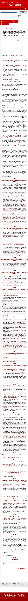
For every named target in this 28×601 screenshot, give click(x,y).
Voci (3, 21)
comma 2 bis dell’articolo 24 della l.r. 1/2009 (16, 330)
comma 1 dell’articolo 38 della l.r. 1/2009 (11, 457)
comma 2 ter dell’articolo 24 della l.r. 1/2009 (14, 338)
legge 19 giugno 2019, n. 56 (20, 124)
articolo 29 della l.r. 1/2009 (17, 368)
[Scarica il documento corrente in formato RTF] (21, 13)
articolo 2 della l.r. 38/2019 (23, 495)
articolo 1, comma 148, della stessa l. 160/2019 (16, 145)
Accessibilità (21, 596)
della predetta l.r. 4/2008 (16, 102)
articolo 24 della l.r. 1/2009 (23, 289)
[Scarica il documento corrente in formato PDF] (23, 13)
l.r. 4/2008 (23, 101)
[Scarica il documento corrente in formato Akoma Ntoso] (26, 13)
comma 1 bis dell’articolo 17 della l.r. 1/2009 (12, 262)
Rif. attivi (13, 21)
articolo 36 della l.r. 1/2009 (22, 394)
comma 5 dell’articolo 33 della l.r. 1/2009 (12, 385)
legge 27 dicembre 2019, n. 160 (11, 530)
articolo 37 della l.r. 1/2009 (18, 416)
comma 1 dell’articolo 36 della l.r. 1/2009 (16, 399)
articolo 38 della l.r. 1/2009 (19, 456)
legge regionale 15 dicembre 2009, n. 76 (11, 440)
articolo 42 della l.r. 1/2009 (21, 463)
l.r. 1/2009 (21, 85)
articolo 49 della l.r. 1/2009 (17, 472)
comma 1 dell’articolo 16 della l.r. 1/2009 (12, 244)
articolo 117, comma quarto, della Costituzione (14, 55)
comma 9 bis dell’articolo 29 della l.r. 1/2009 (12, 369)
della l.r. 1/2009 (17, 539)
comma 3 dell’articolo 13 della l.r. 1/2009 (12, 235)
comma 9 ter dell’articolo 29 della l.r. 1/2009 (12, 375)
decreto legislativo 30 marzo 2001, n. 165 (14, 60)
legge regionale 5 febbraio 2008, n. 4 (13, 74)
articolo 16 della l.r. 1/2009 (17, 243)
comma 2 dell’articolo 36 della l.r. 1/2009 (12, 406)
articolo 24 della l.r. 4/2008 (15, 502)
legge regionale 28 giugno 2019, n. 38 (12, 81)
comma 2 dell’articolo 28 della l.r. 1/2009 (12, 356)
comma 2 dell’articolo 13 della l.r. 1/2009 (15, 231)
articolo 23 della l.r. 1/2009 (9, 275)
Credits (21, 595)
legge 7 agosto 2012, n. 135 (10, 71)
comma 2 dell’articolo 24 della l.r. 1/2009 (12, 290)
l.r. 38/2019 (18, 141)
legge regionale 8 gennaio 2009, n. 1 (11, 78)
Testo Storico (5, 23)
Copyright (21, 594)
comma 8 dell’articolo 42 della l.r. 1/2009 (12, 464)
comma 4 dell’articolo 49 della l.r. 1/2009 (12, 473)
